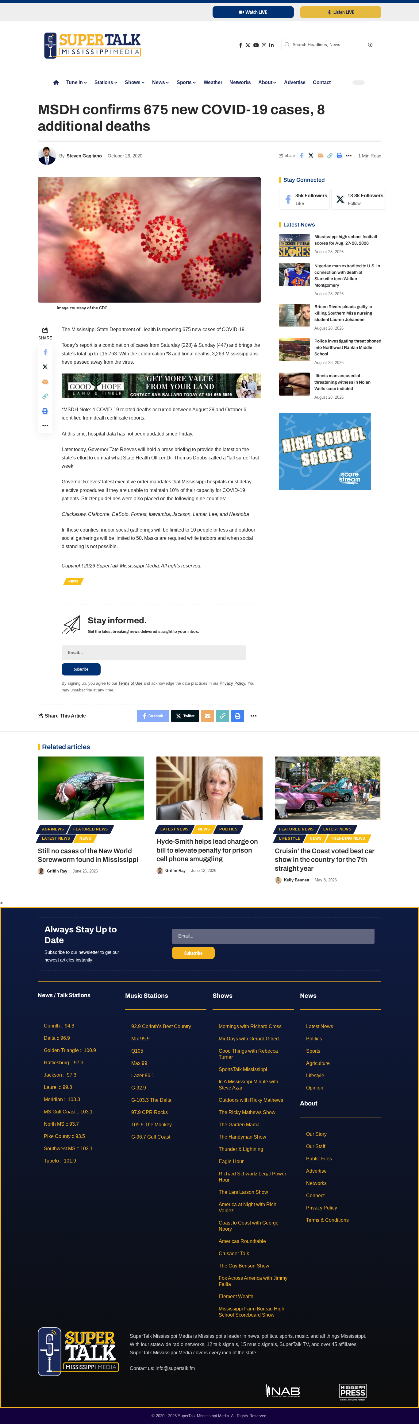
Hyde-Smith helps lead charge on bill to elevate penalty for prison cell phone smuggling (207, 850)
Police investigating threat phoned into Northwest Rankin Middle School (347, 348)
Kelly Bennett (296, 880)
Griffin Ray (57, 871)
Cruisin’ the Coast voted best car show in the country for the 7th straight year (325, 859)
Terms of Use (130, 683)
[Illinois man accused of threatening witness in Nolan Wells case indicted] (294, 384)
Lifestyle (289, 838)
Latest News (56, 838)
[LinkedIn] (271, 45)
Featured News (90, 829)
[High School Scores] (325, 451)
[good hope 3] (161, 385)
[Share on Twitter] (310, 156)
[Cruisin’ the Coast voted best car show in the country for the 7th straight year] (328, 788)
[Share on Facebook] (301, 156)
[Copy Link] (329, 156)
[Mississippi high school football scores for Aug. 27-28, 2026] (294, 245)
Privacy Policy (232, 683)
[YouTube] (256, 45)
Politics (228, 829)
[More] (348, 156)
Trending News (348, 838)
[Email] (320, 156)
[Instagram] (264, 45)
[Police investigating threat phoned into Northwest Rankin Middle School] (294, 349)
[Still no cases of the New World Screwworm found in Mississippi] (91, 788)
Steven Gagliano (84, 155)
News (73, 581)
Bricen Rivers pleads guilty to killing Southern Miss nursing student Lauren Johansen (343, 313)
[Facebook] (241, 45)
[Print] (339, 156)
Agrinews (53, 829)
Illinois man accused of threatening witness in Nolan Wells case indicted (342, 382)
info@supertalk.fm (175, 1368)
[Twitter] (248, 45)
